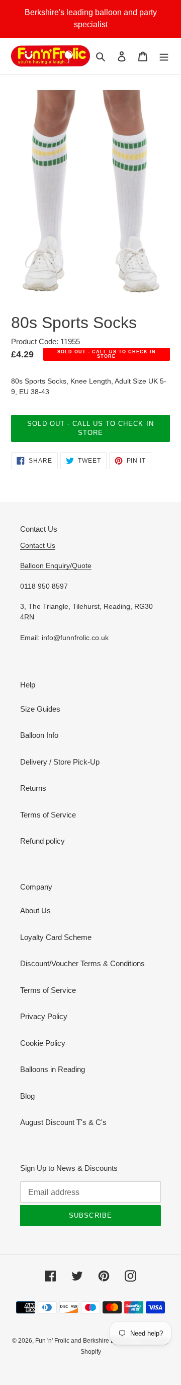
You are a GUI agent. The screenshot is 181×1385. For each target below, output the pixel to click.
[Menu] (163, 56)
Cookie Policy (42, 1043)
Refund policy (42, 841)
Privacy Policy (43, 1016)
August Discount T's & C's (63, 1122)
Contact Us (37, 545)
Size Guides (40, 709)
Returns (33, 788)
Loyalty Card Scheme (56, 937)
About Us (35, 910)
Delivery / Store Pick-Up (60, 762)
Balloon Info (39, 735)
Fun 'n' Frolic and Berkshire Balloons (85, 1340)
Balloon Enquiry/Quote (56, 565)
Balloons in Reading (52, 1069)
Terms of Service (48, 814)
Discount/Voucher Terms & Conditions (82, 963)
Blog (27, 1096)
